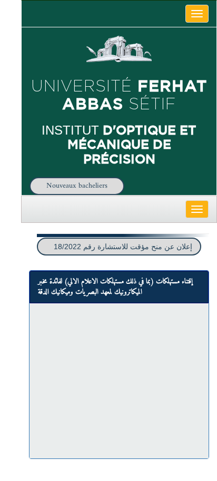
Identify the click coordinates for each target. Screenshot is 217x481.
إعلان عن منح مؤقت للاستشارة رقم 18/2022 (123, 246)
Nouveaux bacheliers (76, 185)
